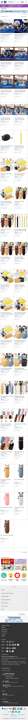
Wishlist (3, 627)
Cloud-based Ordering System (11, 682)
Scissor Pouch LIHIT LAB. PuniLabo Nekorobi (7, 146)
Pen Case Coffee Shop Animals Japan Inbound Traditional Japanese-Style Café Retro (7, 91)
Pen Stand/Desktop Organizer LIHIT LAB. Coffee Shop (5, 118)
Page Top (22, 614)
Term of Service (21, 714)
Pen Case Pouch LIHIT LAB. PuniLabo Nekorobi (6, 202)
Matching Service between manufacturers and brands (14, 686)
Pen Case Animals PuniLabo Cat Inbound (6, 258)
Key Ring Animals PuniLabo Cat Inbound (7, 397)
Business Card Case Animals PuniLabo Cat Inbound (20, 285)
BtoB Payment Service (9, 694)
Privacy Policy (14, 716)
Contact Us (4, 633)
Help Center (4, 631)
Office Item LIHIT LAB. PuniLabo (6, 174)
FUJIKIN (17, 458)
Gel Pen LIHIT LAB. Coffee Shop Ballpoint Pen (21, 35)
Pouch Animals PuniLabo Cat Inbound (6, 452)
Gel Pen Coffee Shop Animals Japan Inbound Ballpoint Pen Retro (6, 63)
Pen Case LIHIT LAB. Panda (19, 508)
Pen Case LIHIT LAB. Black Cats (19, 452)
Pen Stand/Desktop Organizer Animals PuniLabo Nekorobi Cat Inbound (6, 285)
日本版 (3, 635)
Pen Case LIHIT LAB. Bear (7, 535)
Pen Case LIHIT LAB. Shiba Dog (6, 480)
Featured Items (5, 557)
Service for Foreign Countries (12, 678)
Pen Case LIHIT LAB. (19, 479)
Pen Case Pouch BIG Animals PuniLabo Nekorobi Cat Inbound (7, 313)
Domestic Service (9, 676)
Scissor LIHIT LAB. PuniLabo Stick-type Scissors (19, 146)
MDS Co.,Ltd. (4, 41)
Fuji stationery (4, 180)
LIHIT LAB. (3, 69)
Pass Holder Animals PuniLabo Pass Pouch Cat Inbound (21, 369)
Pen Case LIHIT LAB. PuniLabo (19, 202)
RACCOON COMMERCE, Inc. (10, 656)
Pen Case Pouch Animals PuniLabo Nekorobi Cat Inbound (6, 341)
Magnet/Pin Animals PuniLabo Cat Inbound (20, 397)
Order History (5, 629)
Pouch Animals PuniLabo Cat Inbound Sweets (20, 341)
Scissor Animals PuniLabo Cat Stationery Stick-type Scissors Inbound (21, 230)
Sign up (2, 37)
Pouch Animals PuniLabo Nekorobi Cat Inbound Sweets (20, 313)
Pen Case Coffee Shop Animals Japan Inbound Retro (20, 91)
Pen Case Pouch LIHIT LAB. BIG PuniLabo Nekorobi (20, 174)
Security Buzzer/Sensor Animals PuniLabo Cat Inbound (6, 424)
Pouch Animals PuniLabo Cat (20, 424)
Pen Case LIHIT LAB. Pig (6, 507)
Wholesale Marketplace (10, 674)
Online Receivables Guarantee (11, 702)
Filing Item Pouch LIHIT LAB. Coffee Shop (6, 35)
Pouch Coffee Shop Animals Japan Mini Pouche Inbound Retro (20, 63)
